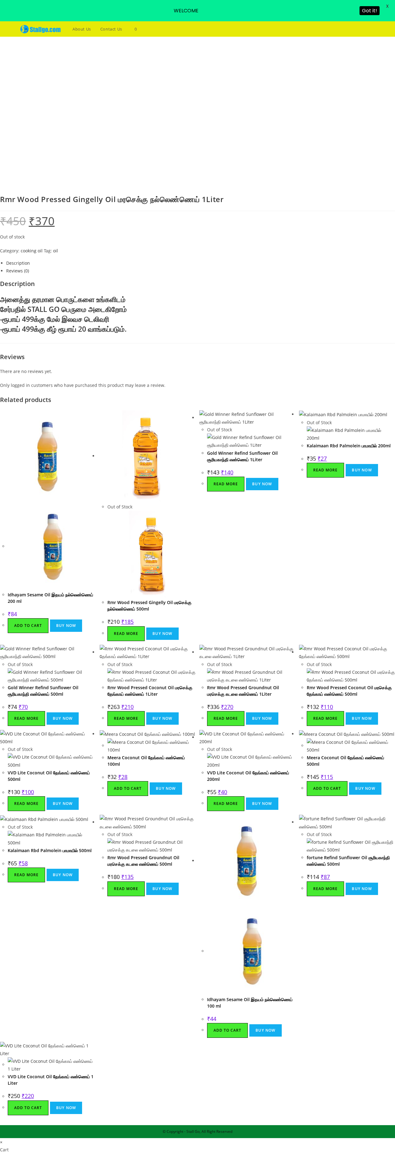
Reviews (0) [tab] (17, 271)
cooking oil (32, 251)
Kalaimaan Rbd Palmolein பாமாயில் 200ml (349, 446)
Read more (126, 633)
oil (55, 251)
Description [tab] (18, 263)
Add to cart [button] (28, 625)
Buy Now (66, 625)
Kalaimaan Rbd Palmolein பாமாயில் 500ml (50, 850)
